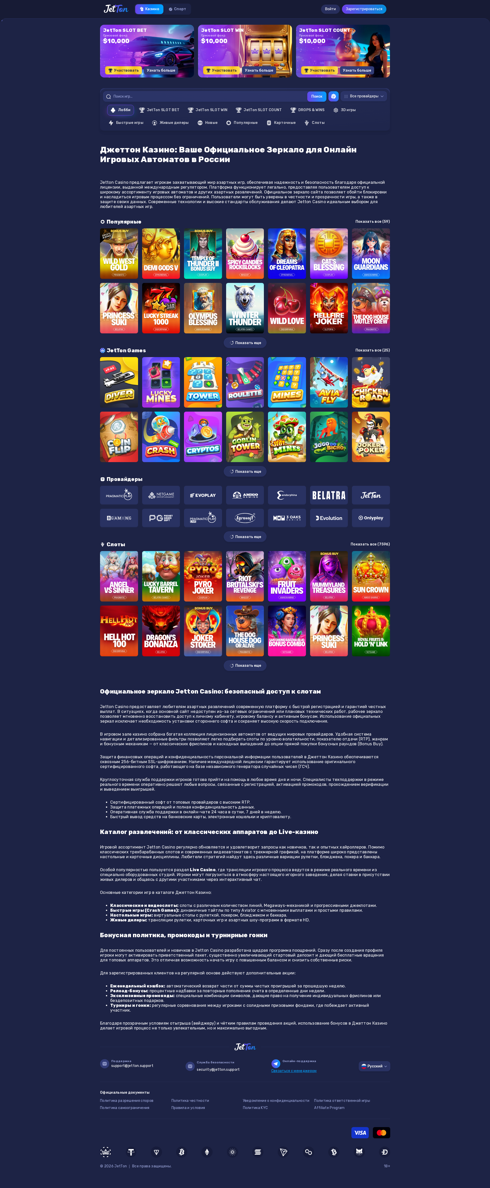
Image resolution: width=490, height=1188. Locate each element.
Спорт (180, 9)
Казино (152, 9)
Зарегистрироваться (364, 9)
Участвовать (126, 70)
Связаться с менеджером (294, 1071)
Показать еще (248, 343)
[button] (232, 79)
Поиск (316, 96)
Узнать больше (161, 70)
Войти (330, 9)
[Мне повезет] (333, 96)
